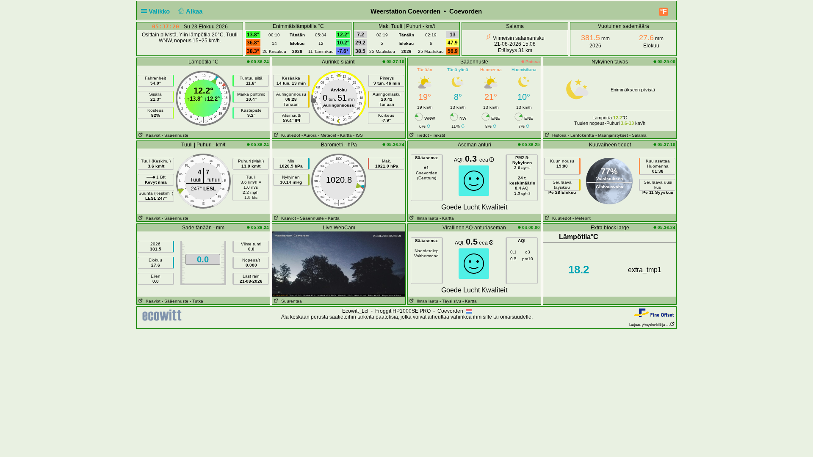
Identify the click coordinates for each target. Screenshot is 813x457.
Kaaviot (151, 135)
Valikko (160, 11)
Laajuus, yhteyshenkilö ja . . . (649, 325)
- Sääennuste (175, 135)
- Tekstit (437, 135)
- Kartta (344, 135)
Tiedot (421, 135)
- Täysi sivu (450, 301)
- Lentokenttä (581, 135)
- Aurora (309, 135)
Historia (558, 135)
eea (484, 160)
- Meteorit (327, 135)
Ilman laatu (426, 218)
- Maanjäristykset (611, 135)
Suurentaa (290, 301)
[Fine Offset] (654, 312)
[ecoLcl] (163, 315)
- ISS (358, 135)
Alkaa (195, 11)
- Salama (638, 135)
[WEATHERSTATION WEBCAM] (338, 264)
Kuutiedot (289, 135)
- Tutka (196, 301)
